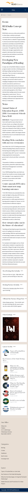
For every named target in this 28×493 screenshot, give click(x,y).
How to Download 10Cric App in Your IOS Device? (17, 392)
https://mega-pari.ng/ (8, 302)
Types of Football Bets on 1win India (17, 352)
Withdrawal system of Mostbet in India (17, 408)
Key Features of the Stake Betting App (13, 359)
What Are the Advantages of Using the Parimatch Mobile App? (17, 368)
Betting (3, 447)
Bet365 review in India (17, 400)
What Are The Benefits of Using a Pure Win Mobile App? (17, 384)
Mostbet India (13, 288)
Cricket (3, 450)
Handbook (3, 453)
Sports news (4, 456)
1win (14, 274)
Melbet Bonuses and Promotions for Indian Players (17, 376)
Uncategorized (5, 458)
